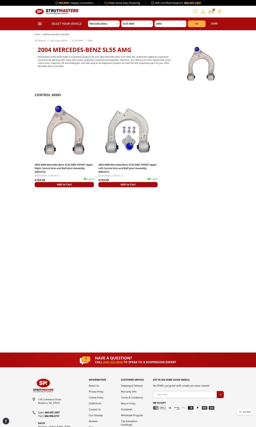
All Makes (40, 40)
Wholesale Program (132, 415)
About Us (94, 385)
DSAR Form (95, 403)
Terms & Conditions (132, 397)
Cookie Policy (96, 397)
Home (37, 34)
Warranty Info (129, 391)
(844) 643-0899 (113, 362)
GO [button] (196, 23)
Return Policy (128, 403)
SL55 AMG (77, 40)
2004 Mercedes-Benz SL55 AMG (56, 34)
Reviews (93, 421)
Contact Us (95, 409)
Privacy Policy (96, 391)
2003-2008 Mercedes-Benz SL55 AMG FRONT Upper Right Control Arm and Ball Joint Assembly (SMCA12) (64, 168)
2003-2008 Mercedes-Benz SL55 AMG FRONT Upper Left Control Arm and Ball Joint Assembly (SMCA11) (127, 168)
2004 (90, 40)
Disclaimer (126, 409)
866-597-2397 (192, 3)
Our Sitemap (96, 415)
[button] (211, 11)
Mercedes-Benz (59, 40)
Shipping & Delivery (132, 385)
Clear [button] (214, 23)
